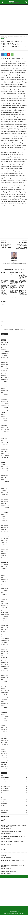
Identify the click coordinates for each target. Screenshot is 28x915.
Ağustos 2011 (3, 688)
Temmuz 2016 (4, 560)
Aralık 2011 (3, 679)
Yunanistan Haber (4, 810)
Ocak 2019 (3, 494)
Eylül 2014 (3, 607)
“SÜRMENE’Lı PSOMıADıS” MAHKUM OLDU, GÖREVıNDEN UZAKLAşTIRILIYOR (14, 282)
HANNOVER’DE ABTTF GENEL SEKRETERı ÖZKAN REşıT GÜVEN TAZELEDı (5, 287)
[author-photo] (14, 255)
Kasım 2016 (3, 551)
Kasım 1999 (3, 768)
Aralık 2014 (3, 601)
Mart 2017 (3, 542)
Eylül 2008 (3, 764)
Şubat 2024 (3, 362)
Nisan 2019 (3, 488)
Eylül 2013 (3, 633)
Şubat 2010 (3, 727)
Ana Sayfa (2, 36)
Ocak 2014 (3, 625)
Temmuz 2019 (4, 481)
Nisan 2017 (3, 540)
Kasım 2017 (3, 525)
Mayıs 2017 (3, 538)
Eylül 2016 (3, 555)
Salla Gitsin (3, 795)
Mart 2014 (3, 620)
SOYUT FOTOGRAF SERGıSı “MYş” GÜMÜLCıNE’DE (4, 281)
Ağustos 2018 (3, 505)
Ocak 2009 (3, 755)
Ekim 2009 (3, 736)
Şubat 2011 (3, 701)
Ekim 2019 (3, 475)
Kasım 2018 (3, 499)
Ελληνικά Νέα (4, 812)
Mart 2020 (3, 464)
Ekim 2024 (3, 344)
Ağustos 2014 (3, 610)
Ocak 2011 (3, 703)
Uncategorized (4, 803)
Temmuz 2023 (4, 377)
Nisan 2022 (3, 410)
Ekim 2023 (3, 370)
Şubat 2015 (3, 597)
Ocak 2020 (3, 468)
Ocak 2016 (3, 573)
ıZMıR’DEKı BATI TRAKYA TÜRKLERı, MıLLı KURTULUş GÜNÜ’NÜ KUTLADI (6, 245)
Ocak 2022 (3, 416)
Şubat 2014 (3, 623)
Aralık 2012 (3, 653)
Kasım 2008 (3, 760)
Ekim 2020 (3, 449)
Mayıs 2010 (3, 720)
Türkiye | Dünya (4, 801)
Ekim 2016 (3, 553)
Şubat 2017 (3, 544)
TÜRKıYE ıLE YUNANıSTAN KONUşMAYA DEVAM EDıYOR (5, 273)
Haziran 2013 (3, 640)
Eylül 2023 (3, 373)
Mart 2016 (3, 568)
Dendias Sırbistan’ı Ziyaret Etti (8, 871)
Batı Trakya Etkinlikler (5, 786)
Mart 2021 (3, 438)
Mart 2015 (3, 594)
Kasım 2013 (3, 629)
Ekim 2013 (3, 631)
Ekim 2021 (3, 423)
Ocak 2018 (3, 520)
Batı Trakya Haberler (5, 790)
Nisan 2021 (3, 436)
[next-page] (15, 297)
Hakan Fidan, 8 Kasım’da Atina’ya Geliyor (11, 831)
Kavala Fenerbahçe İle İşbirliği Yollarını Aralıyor (12, 860)
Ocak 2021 (3, 442)
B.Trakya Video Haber (5, 781)
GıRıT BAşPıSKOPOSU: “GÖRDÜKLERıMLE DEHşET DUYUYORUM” (14, 273)
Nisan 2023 (3, 383)
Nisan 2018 (3, 514)
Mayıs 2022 (3, 407)
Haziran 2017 (3, 536)
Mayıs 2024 (3, 355)
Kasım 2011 (3, 681)
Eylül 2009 (3, 738)
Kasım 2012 (3, 655)
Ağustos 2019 (3, 479)
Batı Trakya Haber (4, 788)
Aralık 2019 (3, 470)
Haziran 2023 (3, 379)
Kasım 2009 (3, 733)
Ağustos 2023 (3, 375)
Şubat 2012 (3, 675)
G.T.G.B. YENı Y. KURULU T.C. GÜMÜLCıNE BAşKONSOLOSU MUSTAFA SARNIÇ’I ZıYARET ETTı (4, 293)
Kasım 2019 (3, 473)
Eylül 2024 (3, 347)
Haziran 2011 (3, 692)
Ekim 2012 (3, 657)
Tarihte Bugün (3, 799)
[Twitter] (5, 54)
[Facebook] (2, 54)
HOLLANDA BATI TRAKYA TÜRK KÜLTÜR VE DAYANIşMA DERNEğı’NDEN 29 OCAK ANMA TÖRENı (21, 245)
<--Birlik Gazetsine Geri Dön (14, 911)
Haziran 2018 (3, 510)
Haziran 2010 (3, 718)
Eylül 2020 (3, 451)
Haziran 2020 (3, 457)
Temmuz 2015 (4, 586)
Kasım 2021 (3, 420)
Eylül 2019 (3, 477)
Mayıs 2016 (3, 564)
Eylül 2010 (3, 712)
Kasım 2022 (3, 394)
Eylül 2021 (3, 425)
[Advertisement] (14, 19)
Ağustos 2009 (3, 740)
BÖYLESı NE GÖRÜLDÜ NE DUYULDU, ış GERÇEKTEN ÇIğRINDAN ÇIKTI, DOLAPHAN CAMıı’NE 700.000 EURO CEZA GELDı (23, 275)
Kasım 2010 (3, 707)
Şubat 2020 (3, 466)
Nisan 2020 (3, 462)
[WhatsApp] (12, 54)
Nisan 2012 (3, 670)
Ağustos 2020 (3, 453)
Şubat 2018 (3, 518)
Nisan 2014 (3, 618)
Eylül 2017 (3, 529)
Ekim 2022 (3, 397)
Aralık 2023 (3, 366)
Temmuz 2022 (4, 403)
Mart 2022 (3, 412)
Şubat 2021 (3, 440)
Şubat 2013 (3, 649)
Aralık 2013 (3, 627)
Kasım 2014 (3, 603)
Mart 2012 (3, 673)
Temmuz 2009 (4, 742)
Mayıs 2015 (3, 590)
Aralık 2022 (3, 392)
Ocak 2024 (3, 364)
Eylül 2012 (3, 660)
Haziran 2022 (3, 405)
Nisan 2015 (3, 592)
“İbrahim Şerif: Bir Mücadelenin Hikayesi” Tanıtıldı (13, 836)
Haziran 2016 (3, 562)
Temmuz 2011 (4, 690)
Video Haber (3, 805)
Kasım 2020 (3, 447)
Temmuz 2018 (4, 507)
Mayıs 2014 (3, 616)
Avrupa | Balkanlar (4, 779)
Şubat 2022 (3, 414)
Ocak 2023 (3, 390)
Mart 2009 (3, 751)
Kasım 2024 (3, 342)
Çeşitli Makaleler (9, 269)
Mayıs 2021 (3, 433)
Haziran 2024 (3, 353)
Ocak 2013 (3, 651)
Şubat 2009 (3, 753)
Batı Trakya (3, 784)
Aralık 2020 (3, 444)
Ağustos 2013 (3, 636)
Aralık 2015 (3, 575)
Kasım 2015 (3, 577)
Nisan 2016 (3, 566)
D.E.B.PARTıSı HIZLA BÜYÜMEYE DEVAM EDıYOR (22, 281)
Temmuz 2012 (4, 664)
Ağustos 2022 (3, 401)
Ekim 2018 (3, 501)
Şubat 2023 (3, 388)
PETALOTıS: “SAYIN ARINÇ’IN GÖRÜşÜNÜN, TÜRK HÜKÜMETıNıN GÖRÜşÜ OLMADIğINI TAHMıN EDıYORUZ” (23, 293)
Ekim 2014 (3, 605)
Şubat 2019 (3, 492)
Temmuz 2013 (4, 638)
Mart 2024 (3, 360)
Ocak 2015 (3, 599)
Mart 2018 (3, 516)
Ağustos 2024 (3, 349)
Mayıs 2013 (3, 642)
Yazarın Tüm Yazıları (18, 269)
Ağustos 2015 (3, 583)
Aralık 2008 (3, 757)
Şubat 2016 (3, 570)
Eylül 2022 (3, 399)
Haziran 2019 (3, 483)
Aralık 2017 (3, 523)
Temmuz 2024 (4, 351)
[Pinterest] (8, 54)
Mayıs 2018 (3, 512)
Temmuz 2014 (4, 612)
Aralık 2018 (3, 497)
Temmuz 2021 (4, 429)
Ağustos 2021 (3, 427)
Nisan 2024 (3, 357)
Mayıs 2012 (3, 668)
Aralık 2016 (3, 549)
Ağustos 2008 (3, 766)
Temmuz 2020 (4, 455)
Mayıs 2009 (3, 747)
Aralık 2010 (3, 705)
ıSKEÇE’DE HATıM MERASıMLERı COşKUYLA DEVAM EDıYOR (13, 287)
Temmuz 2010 (4, 716)
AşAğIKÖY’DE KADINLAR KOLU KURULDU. (22, 286)
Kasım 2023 (3, 368)
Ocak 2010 (3, 729)
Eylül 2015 (3, 581)
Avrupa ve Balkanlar (5, 777)
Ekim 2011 (3, 683)
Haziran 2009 (3, 744)
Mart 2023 (3, 386)
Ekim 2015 (3, 579)
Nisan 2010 (3, 723)
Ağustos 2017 (3, 531)
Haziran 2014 (3, 614)
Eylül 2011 (3, 686)
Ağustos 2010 (3, 714)
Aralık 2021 (3, 418)
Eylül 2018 (3, 503)
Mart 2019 (3, 490)
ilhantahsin (7, 49)
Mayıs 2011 (3, 694)
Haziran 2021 (3, 431)
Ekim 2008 (3, 762)
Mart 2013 (3, 647)
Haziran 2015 (3, 588)
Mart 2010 (3, 725)
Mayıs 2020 (3, 460)
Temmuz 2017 (4, 533)
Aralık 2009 (3, 731)
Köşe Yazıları (3, 792)
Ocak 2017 (3, 547)
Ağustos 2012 (3, 662)
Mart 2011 (3, 699)
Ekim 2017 (3, 527)
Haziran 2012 (3, 666)
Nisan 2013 (3, 644)
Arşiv (6, 36)
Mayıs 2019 (3, 486)
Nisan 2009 (3, 749)
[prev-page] (13, 297)
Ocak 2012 (3, 677)
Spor (2, 797)
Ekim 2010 (3, 710)
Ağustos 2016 (3, 557)
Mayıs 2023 (3, 381)
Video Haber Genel (5, 808)
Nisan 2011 (3, 697)
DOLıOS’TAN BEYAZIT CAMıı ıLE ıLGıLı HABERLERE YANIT (14, 291)
